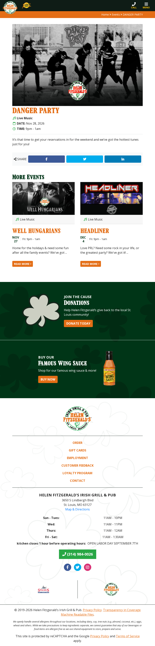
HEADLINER (94, 230)
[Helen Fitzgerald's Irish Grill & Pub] (10, 7)
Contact (77, 481)
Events (116, 14)
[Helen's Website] (111, 589)
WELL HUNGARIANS (36, 230)
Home (105, 14)
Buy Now (48, 379)
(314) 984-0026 (79, 554)
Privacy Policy (92, 610)
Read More (22, 264)
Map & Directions (77, 509)
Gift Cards (77, 450)
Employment (77, 458)
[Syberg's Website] (44, 589)
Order (77, 443)
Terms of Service (128, 636)
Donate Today (78, 323)
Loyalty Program (77, 473)
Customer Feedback (77, 465)
